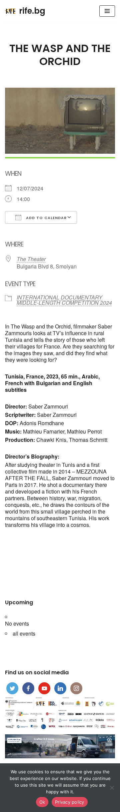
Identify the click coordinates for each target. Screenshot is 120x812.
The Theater (31, 259)
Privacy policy (69, 802)
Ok (42, 802)
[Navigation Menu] (107, 11)
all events (24, 633)
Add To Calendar (46, 217)
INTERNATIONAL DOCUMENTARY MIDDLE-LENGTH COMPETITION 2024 (64, 299)
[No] (111, 787)
